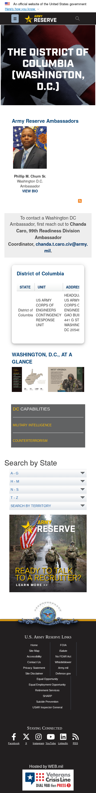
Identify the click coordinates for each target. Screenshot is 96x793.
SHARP (47, 695)
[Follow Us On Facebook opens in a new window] (14, 738)
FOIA (63, 645)
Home (34, 645)
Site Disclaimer (34, 673)
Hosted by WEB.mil (46, 766)
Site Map (34, 650)
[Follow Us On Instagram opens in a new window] (38, 738)
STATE (25, 287)
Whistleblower (63, 662)
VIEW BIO (30, 190)
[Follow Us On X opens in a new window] (26, 738)
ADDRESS (74, 287)
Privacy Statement (34, 667)
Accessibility (34, 656)
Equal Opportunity (47, 678)
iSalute (63, 650)
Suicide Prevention (47, 701)
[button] (22, 9)
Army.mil (63, 667)
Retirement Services (47, 690)
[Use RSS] (75, 738)
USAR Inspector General (47, 707)
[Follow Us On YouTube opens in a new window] (51, 738)
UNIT (42, 287)
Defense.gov (63, 673)
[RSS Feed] (80, 200)
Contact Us (34, 662)
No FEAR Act (63, 656)
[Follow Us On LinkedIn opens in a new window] (63, 738)
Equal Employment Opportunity (47, 684)
